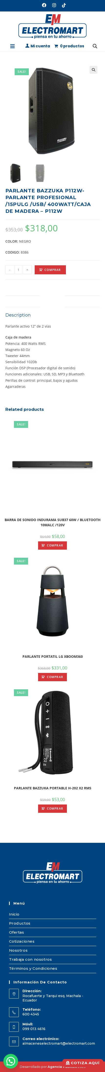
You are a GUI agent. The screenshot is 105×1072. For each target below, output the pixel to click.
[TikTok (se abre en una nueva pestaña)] (62, 5)
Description (52, 301)
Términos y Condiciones (33, 968)
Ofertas (16, 932)
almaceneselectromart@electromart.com (58, 1043)
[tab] (52, 301)
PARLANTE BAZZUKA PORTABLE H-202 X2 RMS (52, 788)
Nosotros (18, 950)
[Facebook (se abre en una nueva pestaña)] (44, 5)
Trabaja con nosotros (30, 959)
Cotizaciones (22, 941)
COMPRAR (52, 270)
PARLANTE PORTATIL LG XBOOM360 (52, 656)
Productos (20, 923)
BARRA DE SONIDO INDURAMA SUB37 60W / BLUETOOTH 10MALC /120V (53, 522)
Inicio (14, 914)
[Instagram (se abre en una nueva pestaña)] (54, 5)
